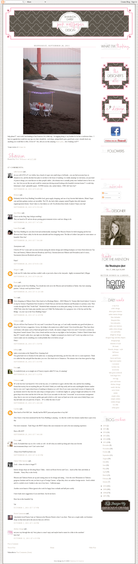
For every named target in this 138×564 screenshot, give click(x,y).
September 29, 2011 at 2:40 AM (28, 403)
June (104, 465)
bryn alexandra (115, 323)
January (105, 482)
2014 (105, 432)
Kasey (16, 282)
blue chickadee (115, 317)
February (106, 479)
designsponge (115, 341)
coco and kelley (115, 332)
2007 (105, 496)
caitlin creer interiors (115, 326)
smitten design (115, 402)
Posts (106, 193)
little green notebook (115, 373)
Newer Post (11, 548)
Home (52, 548)
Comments (107, 198)
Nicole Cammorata (20, 513)
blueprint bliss (115, 320)
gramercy (115, 355)
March (105, 475)
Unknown (17, 321)
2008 (105, 493)
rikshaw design (18, 529)
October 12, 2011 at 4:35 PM (27, 538)
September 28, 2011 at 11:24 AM (28, 292)
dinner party (59, 142)
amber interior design (115, 314)
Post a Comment (13, 544)
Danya (16, 440)
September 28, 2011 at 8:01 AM (28, 264)
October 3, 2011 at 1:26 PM (26, 523)
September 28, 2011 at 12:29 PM (28, 315)
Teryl (15, 298)
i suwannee (115, 364)
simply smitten (115, 399)
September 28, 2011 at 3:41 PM (28, 362)
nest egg (115, 378)
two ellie (115, 405)
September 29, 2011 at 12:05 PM (28, 455)
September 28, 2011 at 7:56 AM (28, 240)
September (106, 455)
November (106, 449)
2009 (105, 489)
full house (115, 352)
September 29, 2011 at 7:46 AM (28, 434)
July (104, 462)
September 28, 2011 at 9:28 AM (28, 276)
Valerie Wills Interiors (21, 461)
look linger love (115, 375)
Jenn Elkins (17, 213)
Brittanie (16, 195)
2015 (105, 429)
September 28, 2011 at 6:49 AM (28, 189)
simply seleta (115, 396)
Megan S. (17, 270)
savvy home (115, 390)
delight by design (115, 335)
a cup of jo (115, 306)
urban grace (115, 408)
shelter (115, 393)
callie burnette (18, 172)
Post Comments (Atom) (24, 552)
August (105, 459)
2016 (105, 426)
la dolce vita (115, 367)
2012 (105, 439)
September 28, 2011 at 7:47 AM (28, 222)
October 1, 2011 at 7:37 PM (26, 508)
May (104, 469)
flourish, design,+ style (115, 349)
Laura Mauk (18, 228)
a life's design (115, 308)
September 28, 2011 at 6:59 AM (28, 207)
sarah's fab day (115, 387)
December (106, 445)
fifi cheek (115, 346)
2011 (105, 442)
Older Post (92, 548)
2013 (105, 436)
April (104, 472)
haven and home (115, 358)
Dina (15, 368)
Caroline (16, 409)
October (105, 452)
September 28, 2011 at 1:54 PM (28, 344)
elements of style (115, 344)
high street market (115, 361)
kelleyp (16, 350)
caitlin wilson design (115, 329)
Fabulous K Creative (77, 561)
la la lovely (115, 370)
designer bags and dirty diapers (115, 338)
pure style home (116, 381)
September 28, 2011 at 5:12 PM (28, 374)
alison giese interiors (115, 311)
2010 (105, 486)
